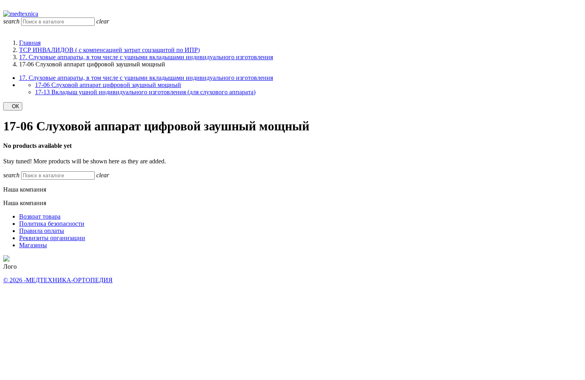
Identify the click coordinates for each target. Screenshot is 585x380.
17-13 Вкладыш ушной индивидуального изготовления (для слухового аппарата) (145, 92)
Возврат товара (39, 216)
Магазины (33, 245)
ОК (12, 106)
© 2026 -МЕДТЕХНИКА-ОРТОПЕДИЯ (58, 280)
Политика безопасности (51, 223)
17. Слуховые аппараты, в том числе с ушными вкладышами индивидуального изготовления (146, 77)
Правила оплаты (41, 230)
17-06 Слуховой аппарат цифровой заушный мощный (108, 84)
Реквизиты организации (52, 238)
